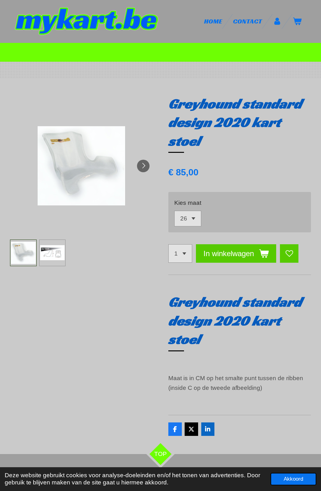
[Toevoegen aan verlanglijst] (289, 253)
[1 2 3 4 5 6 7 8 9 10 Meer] (180, 253)
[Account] (277, 21)
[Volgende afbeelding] (143, 166)
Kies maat (187, 202)
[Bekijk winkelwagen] (297, 21)
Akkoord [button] (293, 479)
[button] (23, 253)
